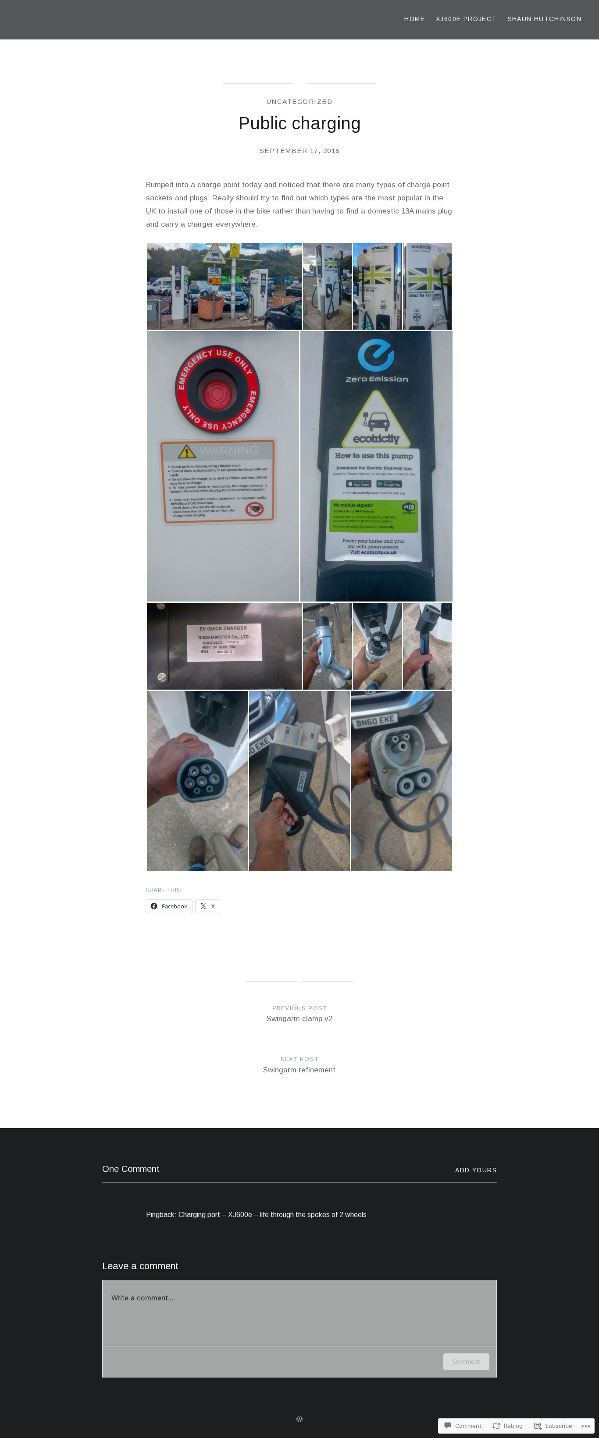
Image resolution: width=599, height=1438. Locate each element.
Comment (466, 1361)
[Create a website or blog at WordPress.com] (299, 1419)
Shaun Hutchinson (544, 18)
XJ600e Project (466, 18)
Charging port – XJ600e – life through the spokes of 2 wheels (272, 1214)
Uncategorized (300, 101)
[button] (224, 286)
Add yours (476, 1170)
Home (414, 18)
